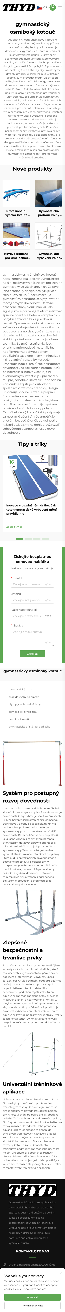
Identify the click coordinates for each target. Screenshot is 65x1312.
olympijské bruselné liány (25, 704)
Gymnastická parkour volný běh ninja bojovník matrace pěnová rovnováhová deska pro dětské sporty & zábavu (49, 213)
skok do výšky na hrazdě (24, 697)
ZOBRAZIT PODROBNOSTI (16, 193)
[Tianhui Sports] (19, 7)
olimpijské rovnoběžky (23, 711)
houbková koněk (19, 719)
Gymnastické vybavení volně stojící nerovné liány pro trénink (49, 256)
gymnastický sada (20, 689)
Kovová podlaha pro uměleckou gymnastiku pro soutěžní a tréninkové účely (16, 256)
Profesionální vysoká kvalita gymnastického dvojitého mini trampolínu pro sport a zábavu (16, 213)
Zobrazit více (14, 526)
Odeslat (32, 653)
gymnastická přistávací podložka (29, 726)
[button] (19, 539)
